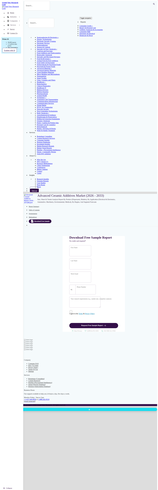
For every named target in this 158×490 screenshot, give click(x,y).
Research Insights (43, 179)
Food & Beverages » (44, 59)
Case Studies (41, 183)
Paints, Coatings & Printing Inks (48, 123)
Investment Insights (43, 144)
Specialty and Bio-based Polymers (48, 57)
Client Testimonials (43, 165)
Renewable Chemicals (44, 55)
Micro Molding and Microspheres (48, 74)
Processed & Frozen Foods (46, 66)
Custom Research (34, 381)
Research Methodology (45, 163)
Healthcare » (41, 82)
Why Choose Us (42, 162)
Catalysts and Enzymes (45, 51)
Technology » (41, 97)
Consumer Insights (43, 140)
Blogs (39, 187)
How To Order (33, 366)
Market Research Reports (45, 146)
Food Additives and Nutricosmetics (49, 53)
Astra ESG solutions (44, 154)
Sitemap (31, 371)
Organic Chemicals (43, 121)
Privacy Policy (90, 314)
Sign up (34, 191)
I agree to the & (82, 314)
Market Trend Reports (44, 148)
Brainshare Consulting (44, 136)
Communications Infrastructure (47, 101)
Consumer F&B (84, 32)
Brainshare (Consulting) (36, 379)
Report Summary (34, 206)
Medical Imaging (42, 92)
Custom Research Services (46, 138)
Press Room (41, 185)
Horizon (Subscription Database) (39, 386)
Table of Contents (34, 210)
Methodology (33, 217)
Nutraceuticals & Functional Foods (49, 65)
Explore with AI (9, 50)
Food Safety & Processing (46, 63)
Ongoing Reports (43, 181)
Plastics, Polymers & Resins (46, 129)
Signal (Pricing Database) (37, 384)
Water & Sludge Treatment (46, 130)
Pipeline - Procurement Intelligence (49, 150)
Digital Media (41, 105)
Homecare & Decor (86, 35)
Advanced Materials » (44, 68)
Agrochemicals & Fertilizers (46, 115)
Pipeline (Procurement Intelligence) (40, 383)
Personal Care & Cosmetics (46, 125)
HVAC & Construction (45, 107)
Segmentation (33, 213)
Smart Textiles (42, 78)
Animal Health (42, 96)
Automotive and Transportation (47, 99)
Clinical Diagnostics (44, 86)
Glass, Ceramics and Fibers (46, 80)
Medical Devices (42, 90)
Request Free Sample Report (92, 325)
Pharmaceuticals (42, 94)
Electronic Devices (43, 43)
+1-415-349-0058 (30, 399)
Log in (34, 189)
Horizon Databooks (43, 142)
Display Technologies (44, 39)
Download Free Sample (41, 221)
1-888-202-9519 (43, 399)
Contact (39, 171)
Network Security (43, 109)
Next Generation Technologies (47, 111)
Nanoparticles (41, 76)
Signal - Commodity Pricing (46, 152)
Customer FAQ (33, 364)
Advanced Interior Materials (46, 70)
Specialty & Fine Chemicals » (47, 49)
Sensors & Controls (43, 47)
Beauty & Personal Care (87, 28)
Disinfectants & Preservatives (47, 117)
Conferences (41, 167)
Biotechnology (42, 84)
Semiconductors (42, 45)
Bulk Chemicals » (43, 113)
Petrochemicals (42, 127)
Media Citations (42, 169)
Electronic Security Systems (46, 41)
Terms (81, 314)
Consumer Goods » (86, 26)
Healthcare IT (41, 88)
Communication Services (45, 103)
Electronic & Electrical (87, 33)
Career (39, 173)
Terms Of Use (33, 369)
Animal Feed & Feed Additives (47, 61)
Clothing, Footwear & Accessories (91, 30)
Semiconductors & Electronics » (48, 37)
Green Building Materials (45, 72)
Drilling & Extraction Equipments (48, 119)
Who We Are (41, 160)
